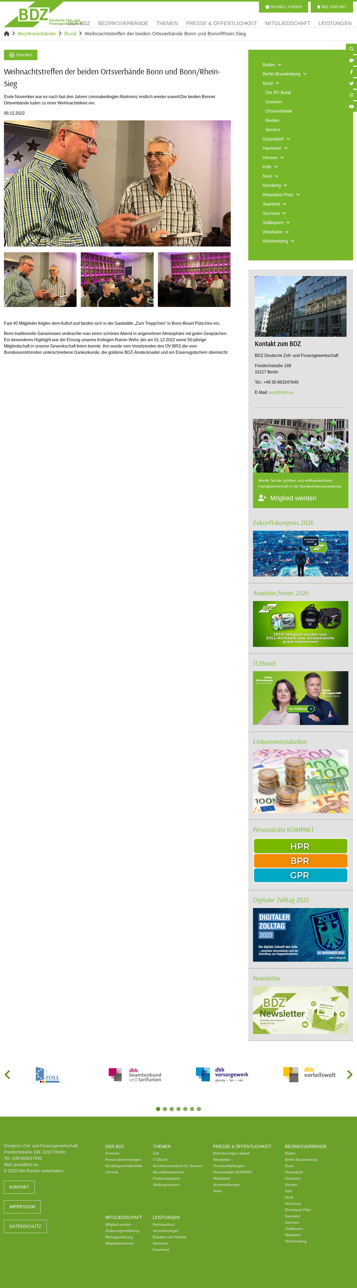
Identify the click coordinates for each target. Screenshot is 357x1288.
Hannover (293, 1178)
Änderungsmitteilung (122, 1231)
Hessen (291, 1185)
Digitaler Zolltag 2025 (281, 900)
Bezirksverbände (37, 33)
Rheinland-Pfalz (298, 1210)
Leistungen (166, 1217)
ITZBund (264, 663)
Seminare (161, 1243)
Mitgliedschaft (123, 1217)
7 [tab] (199, 1109)
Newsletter (266, 978)
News (217, 1191)
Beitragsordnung (119, 1237)
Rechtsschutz (164, 1224)
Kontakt (19, 1187)
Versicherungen (166, 1231)
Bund (70, 33)
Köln (288, 1191)
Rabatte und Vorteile (169, 1237)
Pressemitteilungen (229, 1166)
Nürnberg (293, 1203)
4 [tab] (179, 1109)
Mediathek (221, 1178)
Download (161, 1249)
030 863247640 (27, 1158)
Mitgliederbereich (119, 1243)
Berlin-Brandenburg (301, 1159)
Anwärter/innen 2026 (281, 593)
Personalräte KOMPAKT (283, 829)
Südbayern (294, 1229)
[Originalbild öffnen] (224, 240)
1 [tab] (158, 1109)
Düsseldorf (294, 1172)
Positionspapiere (166, 1178)
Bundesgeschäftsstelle (123, 1166)
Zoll (156, 1153)
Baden (290, 1153)
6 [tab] (192, 1109)
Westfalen (293, 1235)
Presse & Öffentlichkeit (242, 1146)
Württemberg (296, 1241)
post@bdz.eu (281, 392)
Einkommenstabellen (280, 741)
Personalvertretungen (123, 1159)
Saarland (292, 1216)
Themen (162, 1146)
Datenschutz (25, 1226)
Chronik (111, 1172)
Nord (289, 1197)
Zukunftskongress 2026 (283, 522)
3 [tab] (172, 1109)
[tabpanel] (47, 1075)
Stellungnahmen (166, 1185)
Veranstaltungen (226, 1185)
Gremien (112, 1153)
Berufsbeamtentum (169, 1172)
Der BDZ (114, 1146)
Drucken (24, 55)
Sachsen (292, 1222)
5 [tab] (185, 1109)
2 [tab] (165, 1109)
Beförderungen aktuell (231, 1153)
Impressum (22, 1207)
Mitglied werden (118, 1224)
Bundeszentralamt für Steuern (178, 1166)
